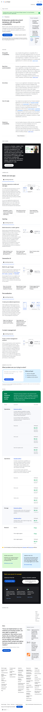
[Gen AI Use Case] (31, 271)
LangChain (37, 108)
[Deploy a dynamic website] (20, 35)
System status (28, 698)
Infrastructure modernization (20, 670)
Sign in (41, 1)
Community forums (38, 694)
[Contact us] (33, 4)
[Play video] (32, 149)
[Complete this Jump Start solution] (30, 582)
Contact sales (37, 670)
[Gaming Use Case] (31, 231)
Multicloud (3, 678)
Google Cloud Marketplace (28, 678)
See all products (12, 676)
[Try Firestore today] (9, 581)
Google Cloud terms (19, 704)
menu (1, 2)
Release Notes (28, 700)
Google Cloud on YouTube (37, 683)
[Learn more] (30, 597)
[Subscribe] (19, 706)
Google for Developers (28, 694)
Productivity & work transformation (21, 684)
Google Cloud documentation (29, 673)
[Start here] (19, 597)
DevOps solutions (21, 687)
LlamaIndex (20, 110)
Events (36, 675)
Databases (20, 672)
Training (27, 689)
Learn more (35, 60)
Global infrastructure (3, 680)
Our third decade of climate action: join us (34, 704)
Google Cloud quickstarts (28, 676)
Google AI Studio (35, 102)
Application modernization (20, 675)
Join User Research (38, 689)
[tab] (8, 179)
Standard (25, 547)
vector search (31, 108)
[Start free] (39, 4)
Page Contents (5, 8)
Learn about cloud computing (29, 681)
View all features (21, 135)
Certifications (28, 691)
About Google (3, 704)
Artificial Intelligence (20, 679)
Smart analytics (21, 677)
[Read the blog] (6, 650)
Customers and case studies (4, 685)
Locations (3, 682)
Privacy (8, 704)
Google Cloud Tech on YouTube (38, 686)
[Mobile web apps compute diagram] (31, 188)
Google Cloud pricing (12, 672)
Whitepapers (3, 688)
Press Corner (37, 680)
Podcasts (36, 677)
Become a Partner (38, 673)
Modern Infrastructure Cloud (3, 675)
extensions (37, 110)
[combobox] (5, 710)
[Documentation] (9, 165)
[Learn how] (8, 598)
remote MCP (26, 104)
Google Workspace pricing (13, 675)
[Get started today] (28, 564)
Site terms (13, 704)
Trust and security (4, 672)
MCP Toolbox (5, 273)
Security (19, 681)
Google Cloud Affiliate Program (29, 670)
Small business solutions (20, 690)
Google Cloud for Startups (29, 696)
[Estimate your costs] (8, 563)
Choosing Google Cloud (4, 670)
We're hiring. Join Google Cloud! (38, 692)
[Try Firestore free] (7, 35)
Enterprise (31, 547)
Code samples (28, 685)
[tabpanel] (21, 200)
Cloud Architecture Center (29, 687)
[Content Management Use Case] (31, 342)
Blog (2, 690)
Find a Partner (37, 671)
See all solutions (21, 692)
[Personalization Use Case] (31, 306)
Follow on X (37, 687)
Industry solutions (21, 686)
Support (27, 683)
